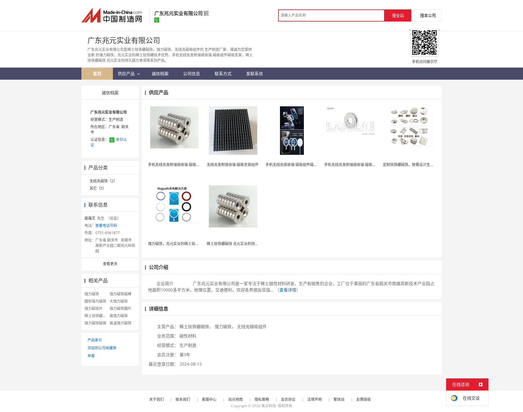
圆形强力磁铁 (95, 301)
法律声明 (314, 399)
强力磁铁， (225, 326)
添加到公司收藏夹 (102, 348)
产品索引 (94, 340)
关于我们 (156, 399)
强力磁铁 (91, 294)
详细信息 (158, 308)
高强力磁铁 (119, 315)
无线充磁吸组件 (252, 326)
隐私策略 (262, 399)
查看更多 (110, 263)
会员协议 (288, 399)
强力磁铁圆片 (120, 308)
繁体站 (339, 399)
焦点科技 (269, 405)
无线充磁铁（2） (103, 181)
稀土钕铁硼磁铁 (97, 315)
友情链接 (363, 399)
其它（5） (98, 188)
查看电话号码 (106, 225)
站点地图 (235, 399)
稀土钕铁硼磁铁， (196, 326)
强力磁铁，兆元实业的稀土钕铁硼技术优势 (182, 243)
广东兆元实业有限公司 (108, 112)
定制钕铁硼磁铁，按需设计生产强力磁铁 (415, 164)
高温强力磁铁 (120, 323)
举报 (91, 355)
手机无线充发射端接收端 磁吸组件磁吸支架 (183, 164)
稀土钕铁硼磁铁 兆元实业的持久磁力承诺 (240, 243)
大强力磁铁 (119, 301)
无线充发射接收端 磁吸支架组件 (232, 164)
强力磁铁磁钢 (95, 323)
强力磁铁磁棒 (120, 294)
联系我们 (183, 399)
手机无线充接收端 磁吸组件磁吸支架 (294, 164)
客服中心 (209, 399)
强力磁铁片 (93, 308)
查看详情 (287, 290)
